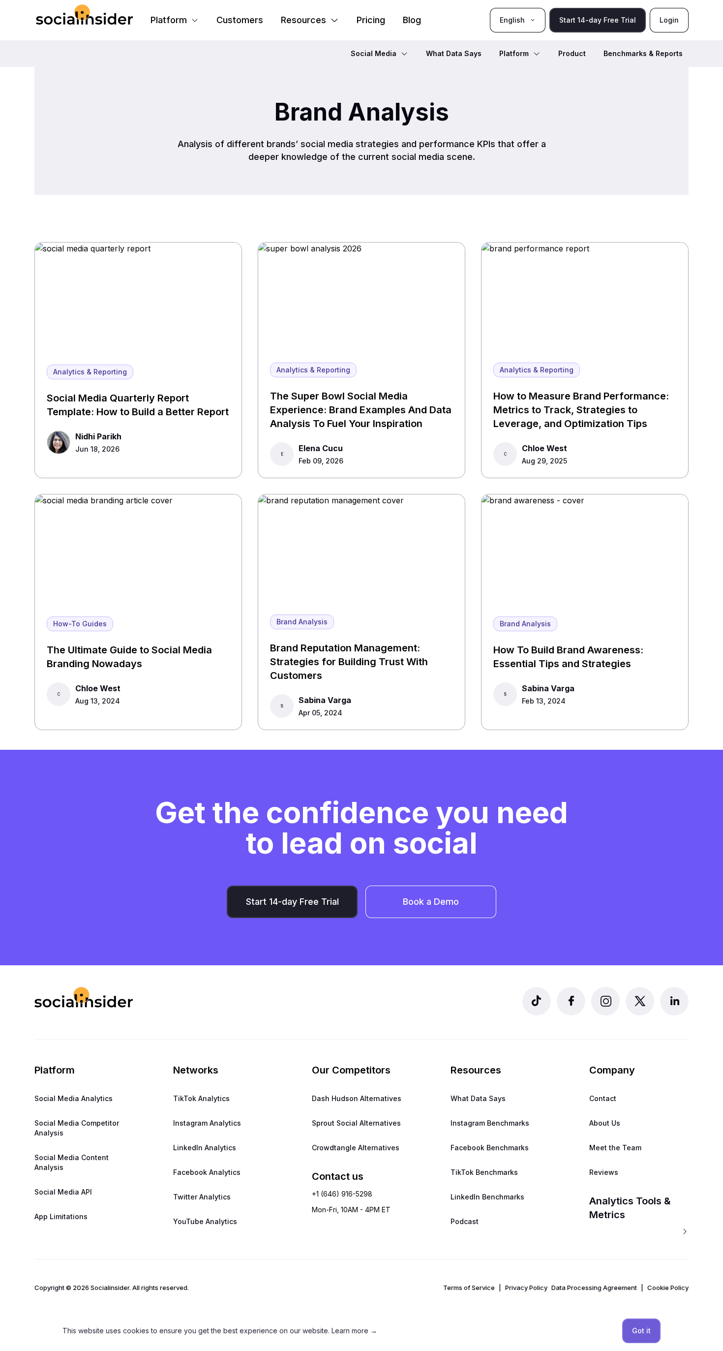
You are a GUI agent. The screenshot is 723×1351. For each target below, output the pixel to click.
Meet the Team (615, 1147)
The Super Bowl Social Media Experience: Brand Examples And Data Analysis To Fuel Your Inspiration (361, 410)
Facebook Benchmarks (490, 1147)
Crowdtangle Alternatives (355, 1147)
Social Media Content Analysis (71, 1162)
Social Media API (63, 1192)
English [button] (512, 20)
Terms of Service (469, 1287)
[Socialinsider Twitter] (640, 1001)
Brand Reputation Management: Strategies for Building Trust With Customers (349, 661)
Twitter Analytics (202, 1197)
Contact (602, 1098)
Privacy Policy (526, 1287)
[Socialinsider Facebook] (571, 1001)
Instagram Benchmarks (490, 1123)
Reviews (603, 1172)
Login (669, 20)
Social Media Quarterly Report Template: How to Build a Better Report (138, 405)
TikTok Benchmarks (484, 1172)
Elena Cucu (321, 448)
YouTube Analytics (205, 1221)
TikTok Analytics (201, 1098)
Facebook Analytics (207, 1172)
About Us (604, 1123)
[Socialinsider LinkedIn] (674, 1001)
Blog (412, 20)
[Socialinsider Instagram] (605, 1001)
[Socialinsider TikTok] (536, 1001)
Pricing (371, 20)
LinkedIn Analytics (204, 1147)
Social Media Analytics (73, 1098)
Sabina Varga (325, 700)
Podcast (465, 1221)
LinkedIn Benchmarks (487, 1197)
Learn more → (354, 1330)
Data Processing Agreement (594, 1287)
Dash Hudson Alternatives (356, 1098)
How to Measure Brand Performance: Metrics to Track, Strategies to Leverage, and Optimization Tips (581, 410)
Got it (641, 1330)
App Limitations (61, 1216)
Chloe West (544, 448)
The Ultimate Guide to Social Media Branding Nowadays (129, 657)
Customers (239, 20)
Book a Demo (431, 901)
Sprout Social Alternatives (356, 1123)
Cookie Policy (668, 1287)
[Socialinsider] (84, 14)
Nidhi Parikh (98, 436)
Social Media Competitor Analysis (76, 1128)
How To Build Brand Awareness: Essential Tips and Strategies (568, 657)
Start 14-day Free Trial (597, 20)
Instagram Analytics (207, 1123)
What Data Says (478, 1098)
